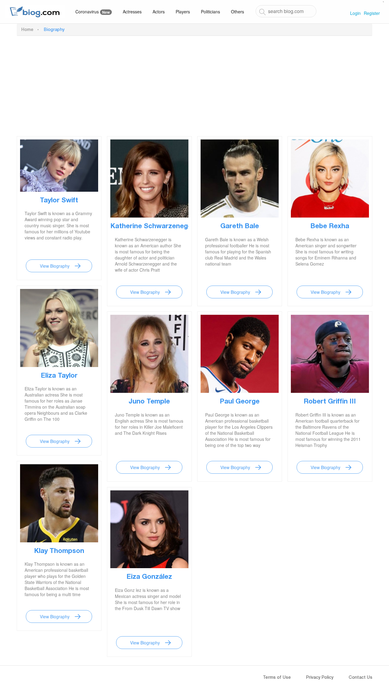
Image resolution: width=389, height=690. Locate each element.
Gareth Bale (239, 226)
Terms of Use (277, 678)
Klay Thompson (59, 551)
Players (183, 12)
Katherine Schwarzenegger (154, 226)
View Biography (55, 266)
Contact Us (360, 678)
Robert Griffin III (330, 402)
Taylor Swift (59, 200)
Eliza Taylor (59, 376)
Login (355, 13)
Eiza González (149, 577)
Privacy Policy (319, 678)
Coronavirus (92, 12)
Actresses (132, 12)
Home (27, 30)
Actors (159, 12)
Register (372, 13)
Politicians (210, 12)
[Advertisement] (194, 84)
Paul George (240, 402)
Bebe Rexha (329, 226)
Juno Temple (149, 402)
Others (237, 12)
